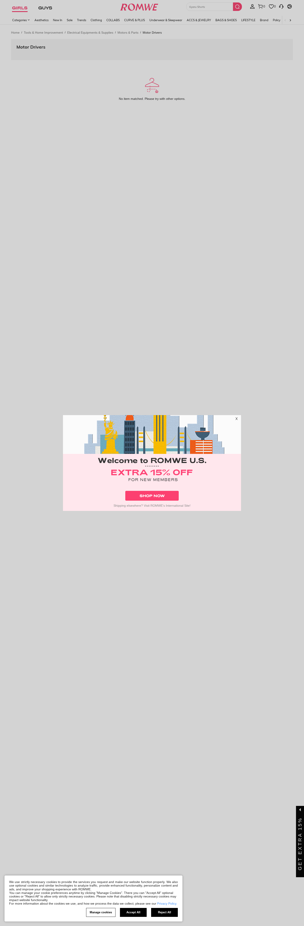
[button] (236, 419)
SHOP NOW (152, 496)
